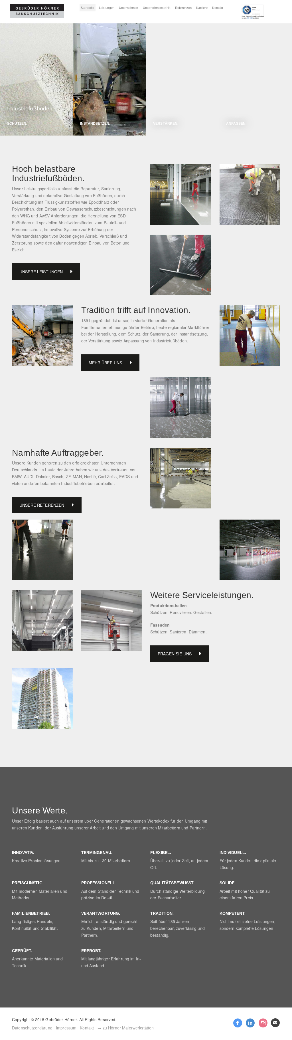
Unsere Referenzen (41, 505)
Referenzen (183, 7)
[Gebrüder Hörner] (37, 11)
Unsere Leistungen (41, 271)
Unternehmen (128, 7)
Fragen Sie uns (175, 654)
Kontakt (217, 7)
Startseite (87, 7)
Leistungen (106, 7)
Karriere (202, 7)
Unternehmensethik (157, 7)
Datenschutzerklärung (32, 1028)
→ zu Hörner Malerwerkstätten (125, 1028)
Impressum (66, 1028)
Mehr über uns (105, 362)
